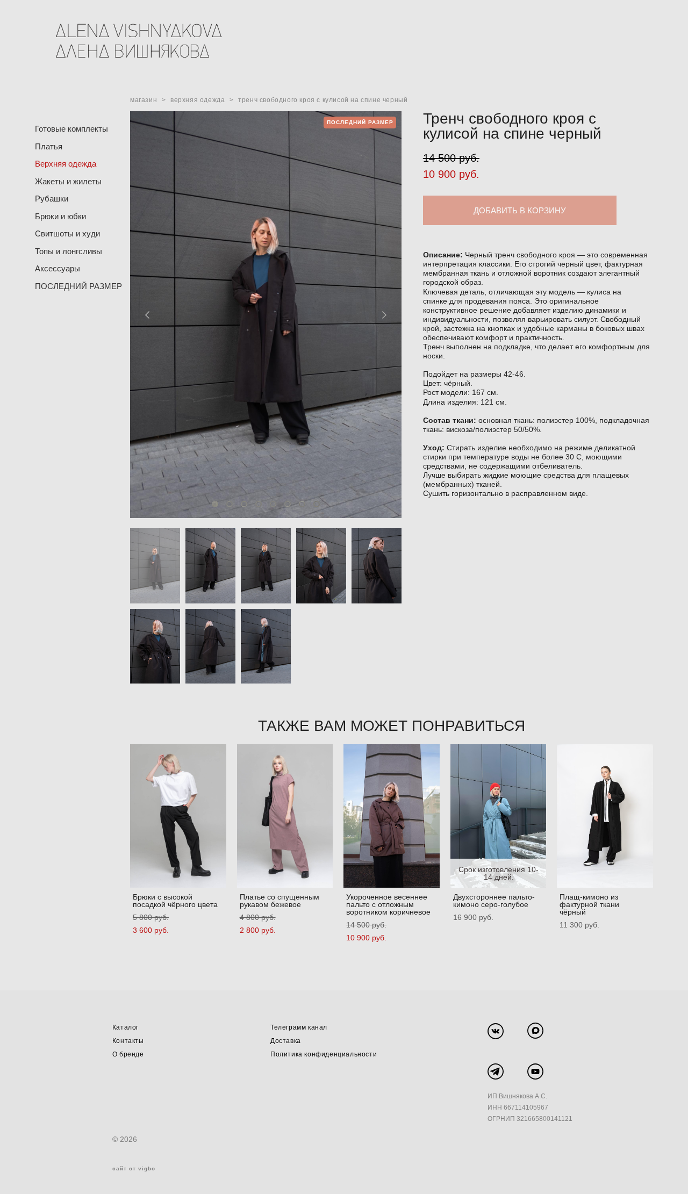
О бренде (128, 1054)
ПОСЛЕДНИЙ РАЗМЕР (78, 286)
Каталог (125, 1027)
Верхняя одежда (65, 163)
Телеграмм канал (298, 1027)
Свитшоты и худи (67, 233)
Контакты (128, 1041)
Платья (48, 146)
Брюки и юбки (60, 216)
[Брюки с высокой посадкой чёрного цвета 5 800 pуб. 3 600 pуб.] (178, 816)
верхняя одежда (197, 100)
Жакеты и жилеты (68, 181)
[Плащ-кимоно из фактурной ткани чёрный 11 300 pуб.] (605, 816)
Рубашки (51, 198)
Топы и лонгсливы (68, 251)
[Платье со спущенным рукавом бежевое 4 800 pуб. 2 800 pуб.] (285, 816)
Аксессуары (57, 268)
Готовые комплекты (71, 128)
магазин (143, 100)
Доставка (285, 1041)
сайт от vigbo (133, 1168)
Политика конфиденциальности (323, 1054)
